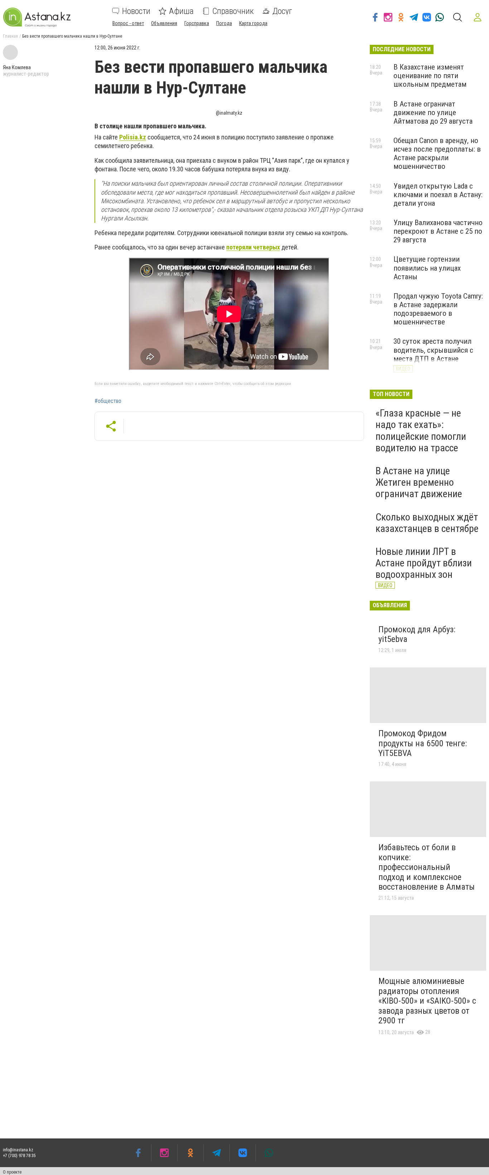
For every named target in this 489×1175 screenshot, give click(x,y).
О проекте (12, 1172)
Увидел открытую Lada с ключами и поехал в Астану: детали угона (438, 195)
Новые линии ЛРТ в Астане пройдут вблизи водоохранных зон (424, 563)
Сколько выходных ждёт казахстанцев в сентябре (427, 522)
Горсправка (196, 23)
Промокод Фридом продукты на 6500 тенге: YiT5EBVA (422, 743)
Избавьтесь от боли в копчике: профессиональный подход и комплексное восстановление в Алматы (426, 867)
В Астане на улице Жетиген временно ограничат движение (419, 482)
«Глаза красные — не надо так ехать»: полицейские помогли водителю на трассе (421, 430)
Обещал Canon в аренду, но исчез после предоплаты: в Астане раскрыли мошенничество (437, 153)
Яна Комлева (17, 67)
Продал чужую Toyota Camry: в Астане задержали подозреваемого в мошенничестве (438, 309)
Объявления (164, 23)
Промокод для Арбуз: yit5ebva (416, 634)
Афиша (181, 11)
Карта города (253, 23)
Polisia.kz (132, 137)
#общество (108, 401)
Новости (136, 11)
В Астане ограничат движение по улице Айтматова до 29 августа (433, 112)
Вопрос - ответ (128, 23)
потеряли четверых (253, 247)
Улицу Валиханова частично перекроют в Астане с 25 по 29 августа (438, 231)
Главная (10, 36)
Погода (224, 23)
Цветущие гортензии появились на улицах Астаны (427, 268)
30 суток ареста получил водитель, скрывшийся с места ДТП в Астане (433, 350)
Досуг (282, 11)
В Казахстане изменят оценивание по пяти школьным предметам (429, 76)
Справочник (233, 11)
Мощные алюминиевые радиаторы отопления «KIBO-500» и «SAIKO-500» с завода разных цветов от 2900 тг (427, 1001)
